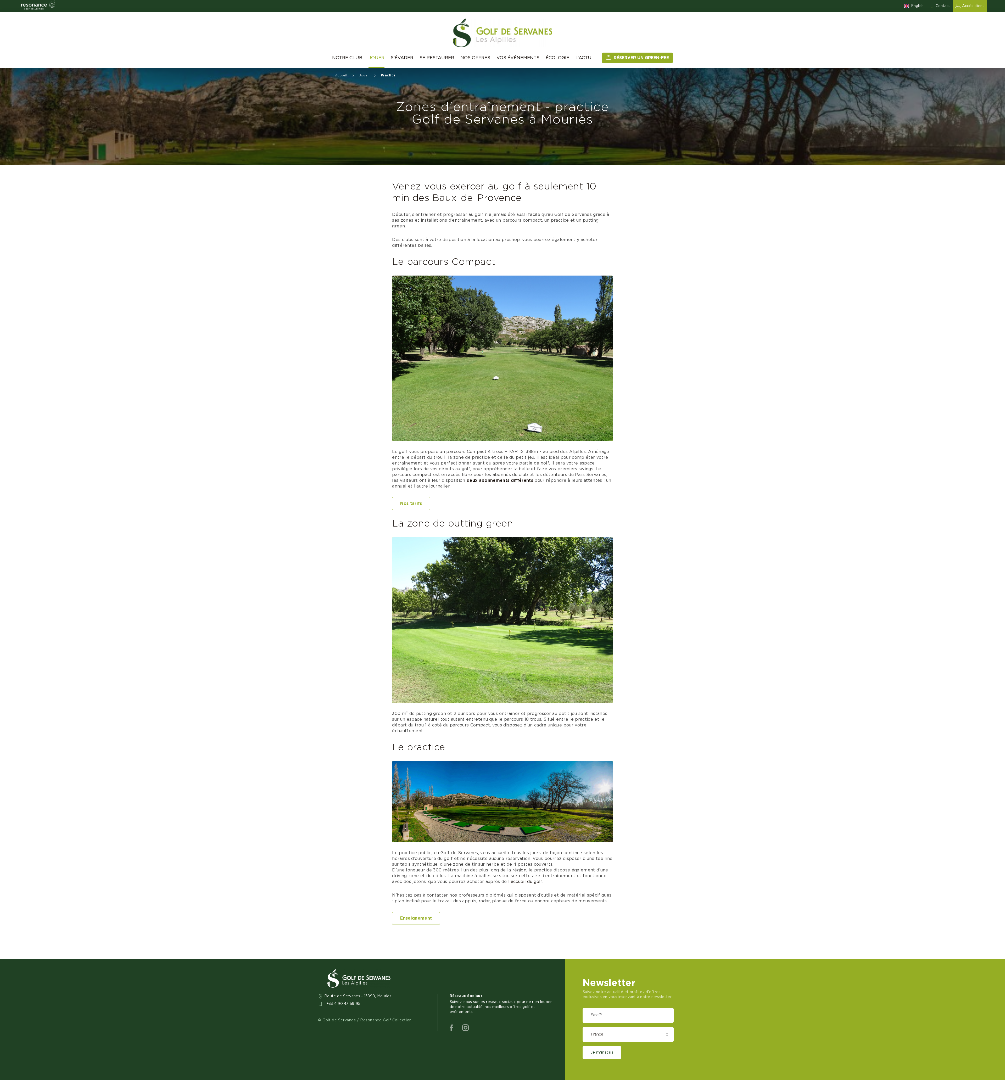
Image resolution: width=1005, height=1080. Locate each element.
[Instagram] (465, 1028)
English (917, 6)
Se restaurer (437, 57)
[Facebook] (451, 1028)
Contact (943, 6)
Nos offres (475, 57)
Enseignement (416, 918)
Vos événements (517, 57)
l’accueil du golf (525, 882)
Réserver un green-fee (641, 58)
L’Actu (583, 57)
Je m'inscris (601, 1052)
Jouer (376, 57)
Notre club (347, 57)
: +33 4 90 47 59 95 (342, 1004)
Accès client (973, 6)
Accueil (341, 75)
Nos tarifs (411, 503)
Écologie (557, 57)
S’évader (402, 57)
